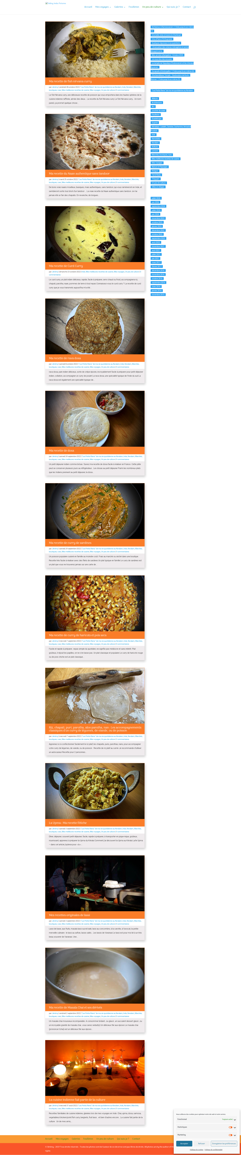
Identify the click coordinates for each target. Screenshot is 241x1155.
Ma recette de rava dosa (65, 358)
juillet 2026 (156, 198)
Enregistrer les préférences (224, 1143)
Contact (187, 7)
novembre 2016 (158, 274)
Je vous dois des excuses (162, 59)
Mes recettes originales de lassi (69, 915)
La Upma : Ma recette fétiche (68, 823)
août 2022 (156, 242)
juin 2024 (155, 214)
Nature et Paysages (159, 167)
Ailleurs (155, 99)
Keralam (129, 87)
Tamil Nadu (156, 175)
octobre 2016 (157, 279)
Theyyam (155, 179)
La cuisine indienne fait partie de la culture (77, 1100)
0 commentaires (122, 90)
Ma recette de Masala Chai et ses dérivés (75, 1007)
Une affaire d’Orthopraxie (162, 39)
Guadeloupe (156, 119)
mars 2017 (156, 262)
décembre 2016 (158, 270)
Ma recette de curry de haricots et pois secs (77, 635)
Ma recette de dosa (61, 450)
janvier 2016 (157, 291)
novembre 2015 (158, 295)
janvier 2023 (157, 226)
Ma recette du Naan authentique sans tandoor (79, 173)
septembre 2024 (158, 206)
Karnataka (156, 139)
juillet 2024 (156, 210)
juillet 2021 (156, 254)
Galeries (118, 7)
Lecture (155, 151)
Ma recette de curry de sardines (70, 543)
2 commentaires (122, 739)
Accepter (184, 1143)
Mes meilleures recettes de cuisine (75, 90)
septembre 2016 (158, 283)
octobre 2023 (157, 222)
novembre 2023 (158, 218)
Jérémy (55, 87)
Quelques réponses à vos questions (166, 43)
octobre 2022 (157, 234)
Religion (155, 171)
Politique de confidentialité (213, 1150)
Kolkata (155, 147)
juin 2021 (155, 258)
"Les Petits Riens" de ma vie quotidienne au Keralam (101, 87)
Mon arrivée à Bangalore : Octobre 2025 (167, 55)
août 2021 (156, 250)
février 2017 (157, 266)
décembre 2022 (158, 230)
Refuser (201, 1143)
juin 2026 (155, 202)
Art (153, 107)
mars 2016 (156, 287)
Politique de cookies (196, 1150)
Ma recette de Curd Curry (66, 266)
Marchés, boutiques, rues (162, 155)
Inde (124, 87)
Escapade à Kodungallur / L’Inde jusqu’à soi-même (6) (173, 71)
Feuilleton (134, 7)
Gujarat (155, 123)
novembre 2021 (158, 246)
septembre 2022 (158, 238)
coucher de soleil (158, 111)
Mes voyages (102, 7)
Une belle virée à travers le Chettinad (166, 35)
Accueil (88, 7)
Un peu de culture (151, 7)
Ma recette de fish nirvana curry (70, 81)
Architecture (157, 103)
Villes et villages (158, 187)
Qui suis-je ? (173, 7)
